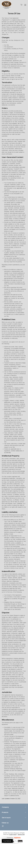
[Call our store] (16, 841)
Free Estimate (7, 841)
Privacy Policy (13, 834)
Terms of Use (21, 834)
